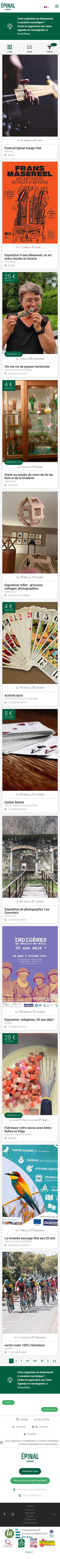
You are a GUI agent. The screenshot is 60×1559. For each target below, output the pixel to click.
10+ (27, 1361)
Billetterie (44, 1419)
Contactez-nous (30, 1471)
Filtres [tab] (49, 51)
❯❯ (54, 1361)
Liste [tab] (9, 51)
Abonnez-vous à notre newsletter (30, 1480)
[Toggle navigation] (57, 6)
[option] (30, 1442)
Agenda (24, 1419)
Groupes (31, 1434)
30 (42, 1361)
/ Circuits (41, 1427)
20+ (35, 1361)
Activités (21, 1427)
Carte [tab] (29, 51)
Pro (54, 1514)
